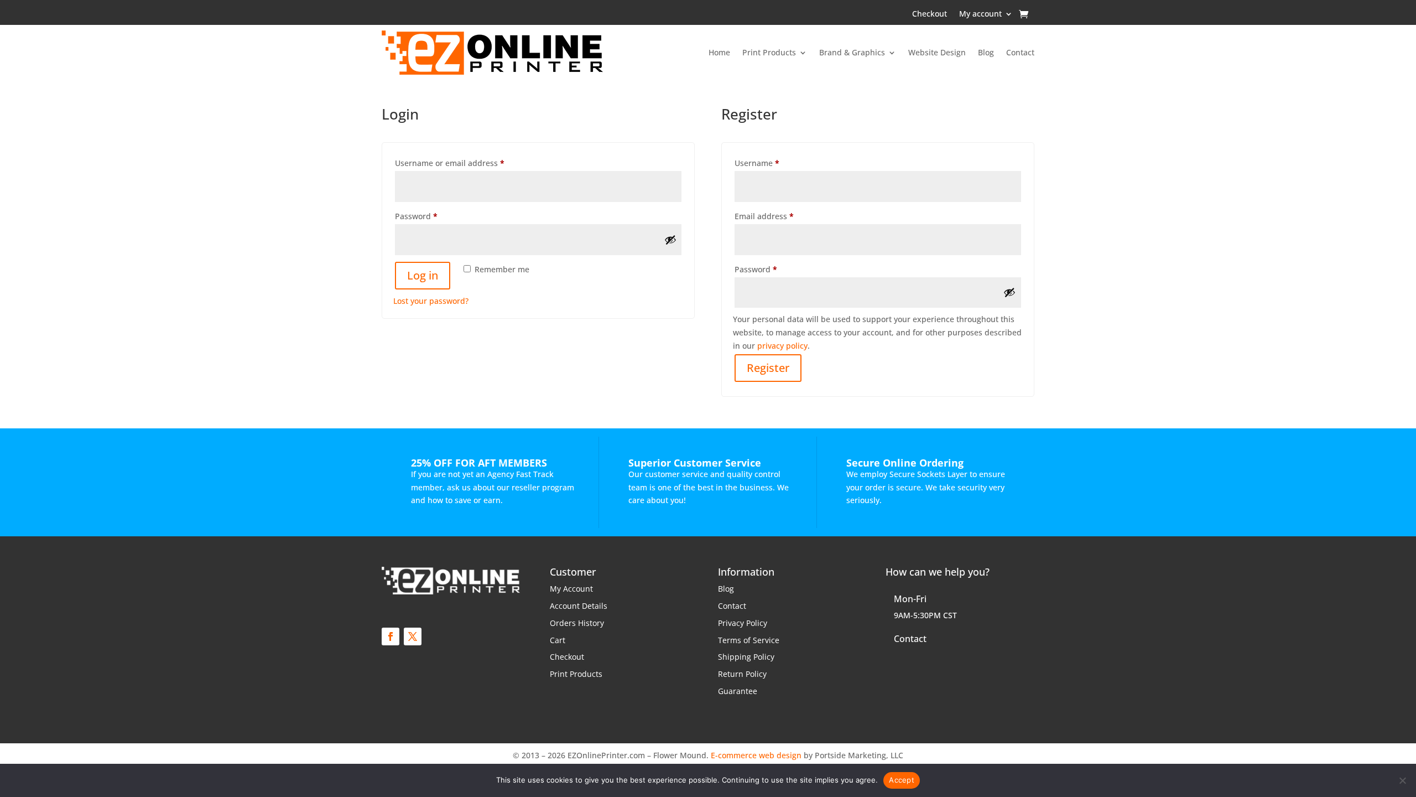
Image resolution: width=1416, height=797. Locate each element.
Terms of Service (748, 640)
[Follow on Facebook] (390, 636)
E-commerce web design (756, 755)
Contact (1020, 52)
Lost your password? (430, 301)
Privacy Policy (742, 623)
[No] (1402, 780)
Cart (557, 640)
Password (433, 215)
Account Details (578, 606)
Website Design (937, 52)
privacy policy (782, 345)
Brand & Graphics (852, 52)
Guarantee (737, 691)
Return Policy (742, 674)
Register (768, 367)
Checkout (929, 14)
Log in (422, 275)
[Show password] (670, 240)
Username (774, 162)
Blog (986, 52)
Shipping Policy (746, 656)
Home (719, 52)
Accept (901, 779)
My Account (571, 588)
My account (980, 14)
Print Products (769, 52)
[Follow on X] (412, 636)
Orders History (577, 623)
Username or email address (466, 162)
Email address (781, 215)
